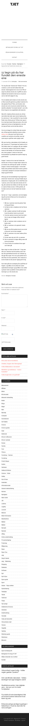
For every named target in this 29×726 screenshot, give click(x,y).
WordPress (17, 720)
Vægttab (3, 628)
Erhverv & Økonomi (6, 437)
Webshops (4, 637)
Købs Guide (4, 497)
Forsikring (4, 458)
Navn (3, 310)
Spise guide (4, 579)
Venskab (13, 275)
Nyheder (3, 531)
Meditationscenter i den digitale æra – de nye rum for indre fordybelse (13, 687)
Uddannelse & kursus (7, 607)
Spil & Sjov (4, 576)
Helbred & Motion (6, 470)
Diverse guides (5, 428)
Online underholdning (7, 537)
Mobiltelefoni (5, 519)
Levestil (3, 509)
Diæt (2, 431)
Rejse (3, 549)
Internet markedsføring (7, 488)
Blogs (3, 403)
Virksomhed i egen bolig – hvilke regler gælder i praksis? (13, 671)
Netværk (3, 528)
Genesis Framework (9, 720)
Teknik (3, 594)
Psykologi (4, 543)
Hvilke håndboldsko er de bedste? (10, 366)
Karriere (3, 491)
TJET (14, 4)
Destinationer (5, 418)
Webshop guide (5, 634)
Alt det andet (4, 394)
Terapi (3, 600)
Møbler (3, 522)
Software (3, 570)
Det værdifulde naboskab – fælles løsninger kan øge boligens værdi (13, 679)
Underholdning (5, 613)
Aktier (3, 391)
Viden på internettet (6, 619)
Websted (3, 325)
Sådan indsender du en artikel (9, 657)
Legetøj (3, 506)
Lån (2, 500)
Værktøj (3, 631)
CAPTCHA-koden (6, 342)
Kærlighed (8, 275)
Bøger (3, 406)
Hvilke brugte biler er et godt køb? (10, 375)
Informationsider (5, 485)
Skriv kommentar (22, 81)
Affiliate (3, 388)
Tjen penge (4, 604)
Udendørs (4, 610)
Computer (4, 415)
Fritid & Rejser (5, 461)
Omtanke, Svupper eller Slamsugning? (11, 363)
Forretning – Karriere (7, 455)
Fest (2, 449)
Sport (2, 582)
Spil (2, 573)
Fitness (3, 452)
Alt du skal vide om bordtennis (9, 360)
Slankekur (4, 567)
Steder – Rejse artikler (7, 585)
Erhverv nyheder (5, 440)
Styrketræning (5, 588)
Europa (3, 443)
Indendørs (4, 482)
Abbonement (4, 385)
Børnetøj (3, 412)
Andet (3, 400)
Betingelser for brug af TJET (9, 654)
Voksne (3, 625)
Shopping (4, 564)
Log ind (23, 720)
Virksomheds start (6, 622)
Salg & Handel (5, 558)
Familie (3, 446)
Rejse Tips (4, 552)
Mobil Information (6, 516)
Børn (2, 409)
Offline (3, 534)
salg (2, 555)
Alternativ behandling (7, 397)
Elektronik (4, 434)
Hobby (3, 476)
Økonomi (3, 640)
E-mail (3, 318)
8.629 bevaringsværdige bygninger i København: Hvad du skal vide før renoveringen (14, 706)
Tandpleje (4, 591)
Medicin (3, 513)
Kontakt (3, 660)
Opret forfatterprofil (6, 650)
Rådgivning (4, 546)
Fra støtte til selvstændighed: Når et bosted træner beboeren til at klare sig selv (13, 696)
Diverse (3, 425)
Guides (3, 464)
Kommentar (5, 293)
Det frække (4, 422)
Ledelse (3, 503)
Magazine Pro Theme (19, 718)
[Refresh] (12, 334)
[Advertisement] (14, 22)
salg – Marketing (6, 561)
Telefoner (4, 597)
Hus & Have (4, 479)
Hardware (4, 467)
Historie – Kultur (5, 473)
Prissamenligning (6, 540)
